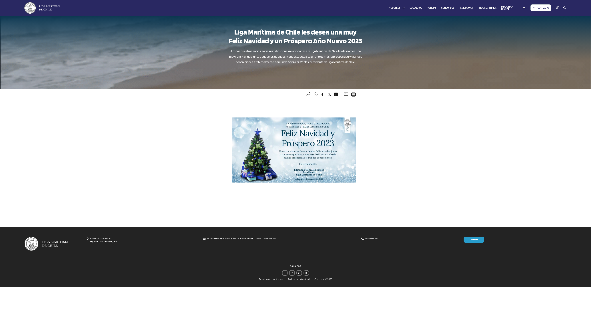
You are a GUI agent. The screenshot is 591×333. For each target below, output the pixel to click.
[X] (329, 94)
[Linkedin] (336, 94)
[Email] (346, 94)
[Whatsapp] (316, 94)
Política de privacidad (299, 279)
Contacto (474, 239)
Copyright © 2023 (323, 279)
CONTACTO (543, 7)
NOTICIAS (431, 7)
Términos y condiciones (271, 279)
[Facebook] (322, 94)
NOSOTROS (394, 7)
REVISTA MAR (466, 7)
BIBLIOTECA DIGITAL (507, 7)
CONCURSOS (447, 7)
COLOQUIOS (416, 7)
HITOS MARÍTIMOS (487, 7)
